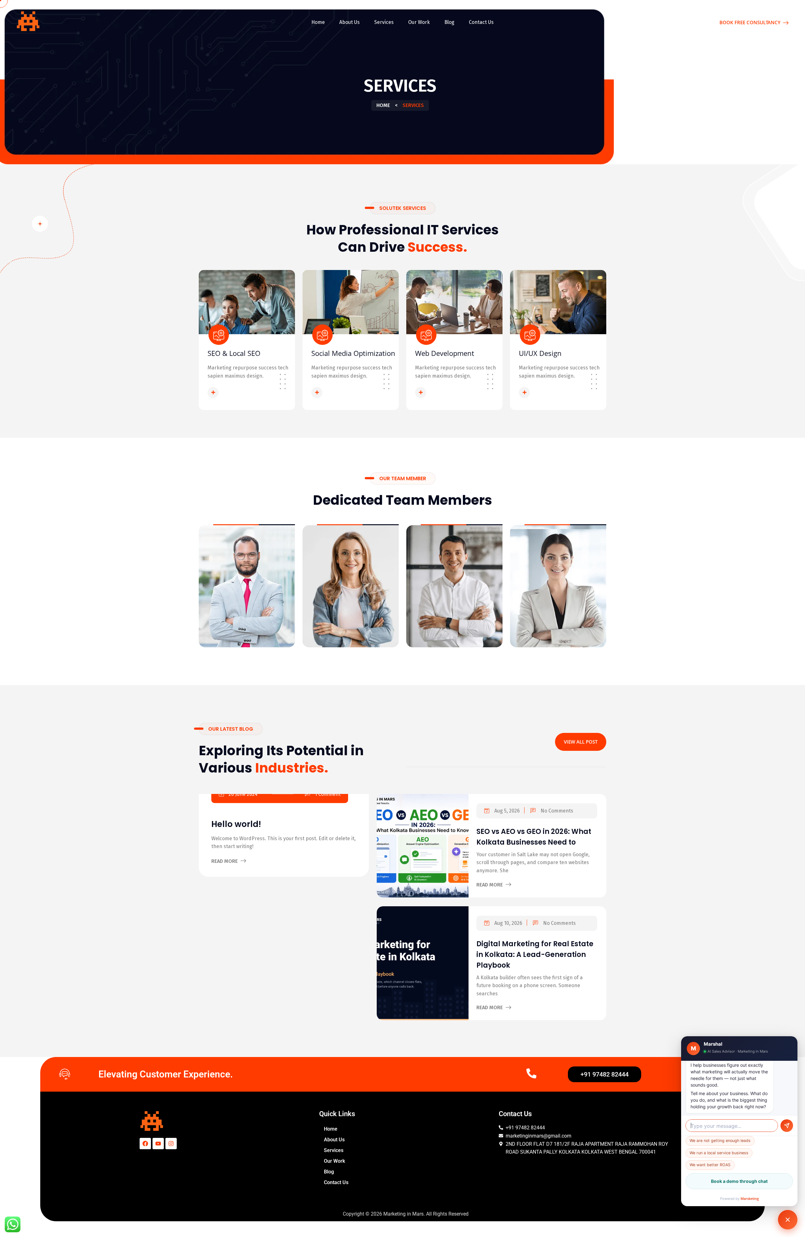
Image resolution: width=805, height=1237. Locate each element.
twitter (245, 603)
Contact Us (481, 22)
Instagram (275, 603)
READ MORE (236, 392)
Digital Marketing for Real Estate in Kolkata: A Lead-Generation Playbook (534, 954)
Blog (449, 22)
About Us (349, 22)
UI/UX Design (540, 353)
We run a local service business (719, 1152)
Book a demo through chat (739, 1181)
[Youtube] (158, 1143)
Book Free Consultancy (750, 22)
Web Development (444, 353)
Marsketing (750, 1198)
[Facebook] (145, 1143)
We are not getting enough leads (720, 1140)
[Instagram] (171, 1143)
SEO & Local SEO (234, 353)
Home (318, 22)
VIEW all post (580, 742)
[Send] (786, 1125)
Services (384, 22)
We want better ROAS (710, 1164)
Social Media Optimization (353, 353)
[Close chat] (787, 1219)
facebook (218, 603)
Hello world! (236, 824)
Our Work (419, 22)
